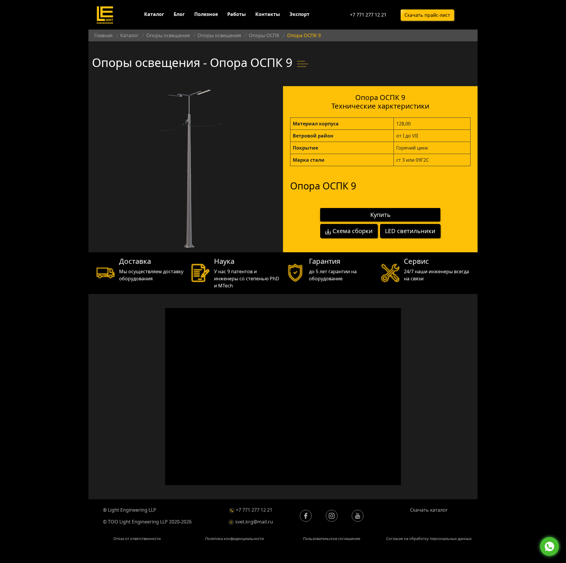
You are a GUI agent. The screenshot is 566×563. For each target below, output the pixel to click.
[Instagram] (332, 516)
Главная (103, 35)
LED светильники (410, 231)
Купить (380, 215)
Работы (236, 14)
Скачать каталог (429, 510)
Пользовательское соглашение (331, 538)
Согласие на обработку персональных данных (429, 538)
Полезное (206, 14)
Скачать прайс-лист (427, 15)
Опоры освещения (168, 35)
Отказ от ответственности (137, 538)
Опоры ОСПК (264, 35)
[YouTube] (357, 516)
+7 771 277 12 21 (368, 15)
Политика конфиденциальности (234, 538)
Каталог (154, 14)
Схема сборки (352, 231)
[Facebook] (306, 516)
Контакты (267, 14)
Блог (179, 14)
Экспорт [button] (299, 14)
